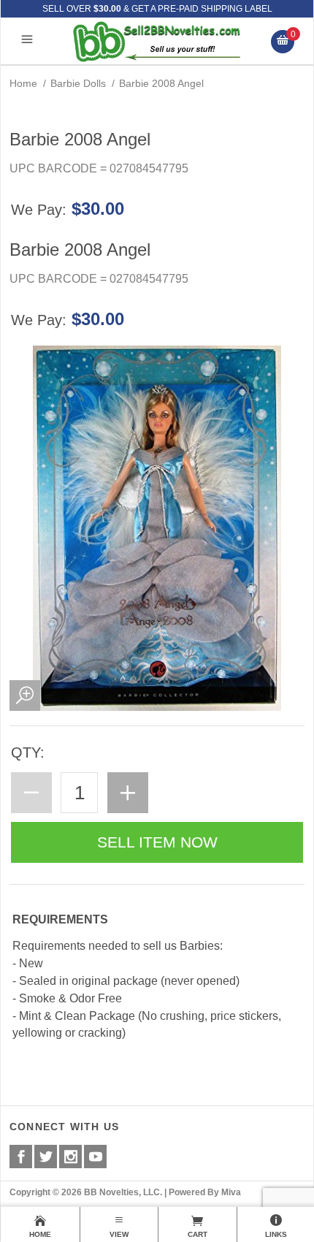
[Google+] (70, 1156)
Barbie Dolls (78, 83)
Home (23, 83)
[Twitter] (45, 1156)
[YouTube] (95, 1156)
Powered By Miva (205, 1192)
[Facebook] (20, 1156)
